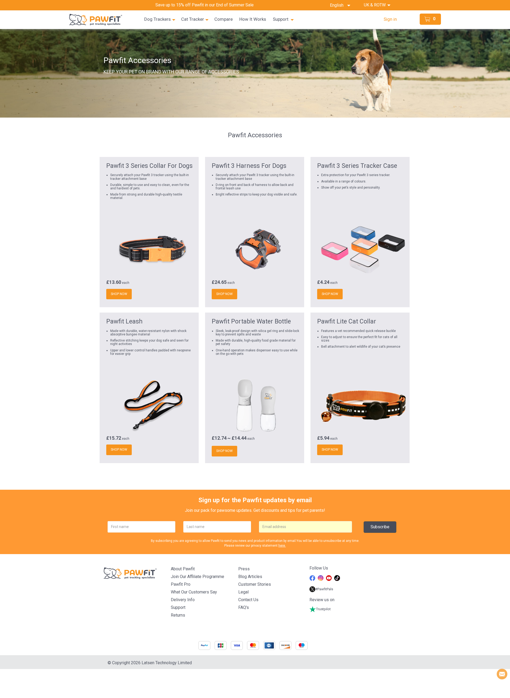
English (338, 5)
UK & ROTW (375, 4)
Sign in (390, 19)
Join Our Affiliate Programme (197, 576)
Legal (243, 592)
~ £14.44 (236, 438)
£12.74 (219, 438)
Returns (178, 615)
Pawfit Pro (180, 584)
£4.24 (323, 282)
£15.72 (113, 438)
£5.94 (323, 438)
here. (282, 545)
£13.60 (113, 282)
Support (280, 19)
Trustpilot (323, 609)
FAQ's (243, 607)
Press (244, 568)
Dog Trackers (157, 19)
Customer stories (254, 584)
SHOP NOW (119, 294)
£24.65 (219, 282)
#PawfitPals (324, 589)
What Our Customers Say (194, 592)
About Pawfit (183, 568)
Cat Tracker (192, 19)
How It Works (252, 19)
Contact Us (248, 599)
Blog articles (250, 576)
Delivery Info (183, 599)
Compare (223, 19)
